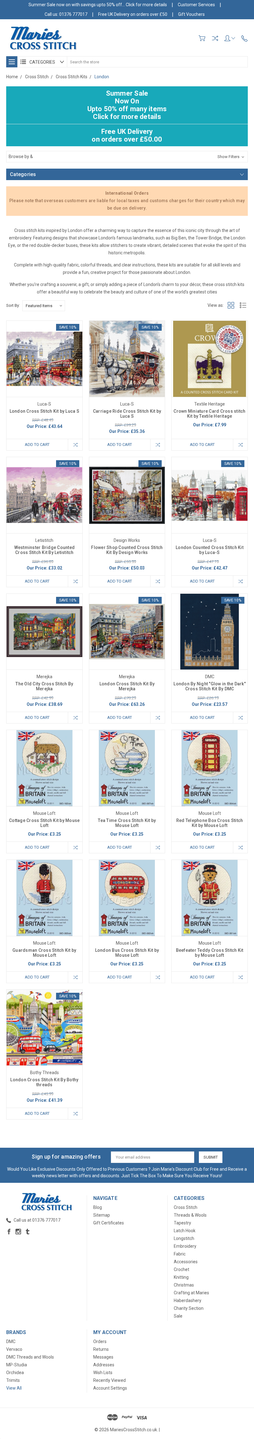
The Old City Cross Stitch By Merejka (44, 686)
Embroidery (185, 1246)
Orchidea (15, 1372)
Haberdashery (187, 1300)
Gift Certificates (108, 1222)
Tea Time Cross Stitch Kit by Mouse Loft (127, 823)
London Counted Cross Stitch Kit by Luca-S (209, 550)
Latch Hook (184, 1230)
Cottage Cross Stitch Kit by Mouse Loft (44, 823)
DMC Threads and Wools (30, 1357)
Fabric (180, 1253)
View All (14, 1388)
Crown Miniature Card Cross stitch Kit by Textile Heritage (209, 414)
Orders (100, 1341)
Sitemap (101, 1215)
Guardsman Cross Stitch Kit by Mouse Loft (44, 953)
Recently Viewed (109, 1380)
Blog (97, 1207)
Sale (178, 1316)
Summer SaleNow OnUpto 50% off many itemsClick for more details (127, 104)
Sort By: (13, 305)
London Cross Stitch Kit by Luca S (44, 411)
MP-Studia (16, 1364)
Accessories (186, 1261)
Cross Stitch (185, 1207)
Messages (103, 1357)
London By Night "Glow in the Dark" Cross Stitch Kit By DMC (209, 686)
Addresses (103, 1364)
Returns (101, 1349)
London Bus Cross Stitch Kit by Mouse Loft (127, 953)
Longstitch (184, 1238)
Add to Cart (37, 444)
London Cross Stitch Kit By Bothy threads (44, 1082)
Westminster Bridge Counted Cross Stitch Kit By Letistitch (44, 550)
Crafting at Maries (191, 1292)
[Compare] (215, 38)
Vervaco (14, 1349)
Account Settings (110, 1388)
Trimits (13, 1380)
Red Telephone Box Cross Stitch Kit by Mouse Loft (209, 823)
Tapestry (182, 1222)
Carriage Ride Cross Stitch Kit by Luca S (127, 414)
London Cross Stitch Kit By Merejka (127, 686)
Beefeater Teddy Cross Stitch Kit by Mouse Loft (209, 953)
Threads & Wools (190, 1215)
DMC (10, 1341)
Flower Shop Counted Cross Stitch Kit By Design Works (127, 550)
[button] (127, 156)
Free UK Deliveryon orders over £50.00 (127, 135)
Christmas (184, 1284)
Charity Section (189, 1308)
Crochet (181, 1269)
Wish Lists (102, 1372)
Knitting (181, 1277)
